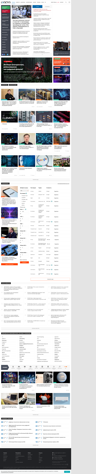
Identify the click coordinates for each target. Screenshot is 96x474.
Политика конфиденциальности (60, 455)
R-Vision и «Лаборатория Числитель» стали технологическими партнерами (36, 293)
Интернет (4, 44)
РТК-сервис (22, 356)
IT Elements (45, 422)
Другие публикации (9, 264)
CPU (38, 338)
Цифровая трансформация (42, 361)
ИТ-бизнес (4, 47)
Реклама (29, 456)
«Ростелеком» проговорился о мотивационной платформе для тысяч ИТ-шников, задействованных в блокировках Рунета (41, 53)
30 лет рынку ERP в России (5, 21)
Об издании (30, 454)
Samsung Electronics (6, 361)
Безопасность (4, 32)
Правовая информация (58, 458)
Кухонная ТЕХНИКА (48, 368)
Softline (23, 205)
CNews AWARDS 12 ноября (5, 11)
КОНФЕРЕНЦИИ (29, 2)
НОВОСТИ (18, 2)
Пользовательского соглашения (7, 472)
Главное (37, 6)
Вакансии (30, 457)
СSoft (21, 357)
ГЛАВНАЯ (13, 2)
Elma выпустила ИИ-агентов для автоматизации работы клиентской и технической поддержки (58, 322)
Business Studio (58, 342)
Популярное (47, 6)
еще (65, 368)
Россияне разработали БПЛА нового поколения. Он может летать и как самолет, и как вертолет (42, 29)
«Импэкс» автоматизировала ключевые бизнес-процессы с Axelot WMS (12, 310)
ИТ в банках (4, 37)
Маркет (17, 457)
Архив (4, 460)
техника (4, 367)
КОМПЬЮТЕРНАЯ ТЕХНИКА (19, 368)
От (20, 211)
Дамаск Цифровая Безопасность (26, 343)
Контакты (30, 459)
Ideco (3, 345)
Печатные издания (19, 462)
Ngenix (3, 352)
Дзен (40, 462)
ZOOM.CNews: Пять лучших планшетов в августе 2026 (35, 287)
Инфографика (4, 51)
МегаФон (21, 350)
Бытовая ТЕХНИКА (42, 368)
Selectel (23, 203)
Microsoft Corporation (6, 350)
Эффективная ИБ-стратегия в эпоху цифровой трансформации (19, 426)
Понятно (67, 471)
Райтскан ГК (22, 354)
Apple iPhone (57, 338)
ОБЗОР (55, 42)
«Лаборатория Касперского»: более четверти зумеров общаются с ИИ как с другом (60, 310)
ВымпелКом (22, 342)
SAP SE (21, 336)
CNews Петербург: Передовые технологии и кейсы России (20, 430)
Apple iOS (56, 336)
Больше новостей (35, 328)
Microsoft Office (58, 350)
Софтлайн (22, 359)
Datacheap (4, 340)
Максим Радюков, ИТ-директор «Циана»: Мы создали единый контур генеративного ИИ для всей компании (41, 38)
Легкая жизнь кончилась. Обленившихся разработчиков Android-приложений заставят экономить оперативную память (21, 53)
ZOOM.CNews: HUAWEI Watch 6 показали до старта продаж (36, 321)
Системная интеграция (41, 359)
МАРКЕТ (34, 2)
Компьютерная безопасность (43, 352)
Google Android (58, 347)
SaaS (38, 342)
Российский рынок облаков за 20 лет (5, 17)
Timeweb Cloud (24, 195)
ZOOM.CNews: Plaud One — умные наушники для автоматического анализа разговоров (36, 304)
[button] (66, 2)
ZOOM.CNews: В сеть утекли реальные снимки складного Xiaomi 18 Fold (35, 310)
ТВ (45, 2)
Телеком (3, 42)
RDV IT (3, 357)
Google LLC (4, 342)
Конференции (18, 454)
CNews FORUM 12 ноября (4, 8)
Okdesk (56, 354)
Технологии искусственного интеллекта (52, 426)
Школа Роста (4, 14)
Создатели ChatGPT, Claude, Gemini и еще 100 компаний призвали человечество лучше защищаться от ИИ (42, 19)
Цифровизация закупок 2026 (49, 430)
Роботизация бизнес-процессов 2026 (17, 441)
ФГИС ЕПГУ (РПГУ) (58, 361)
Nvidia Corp (4, 354)
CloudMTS (23, 197)
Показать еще (35, 179)
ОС (37, 356)
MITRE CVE (57, 352)
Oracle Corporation (5, 356)
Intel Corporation (5, 347)
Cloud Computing (40, 336)
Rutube (40, 459)
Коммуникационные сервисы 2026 (51, 441)
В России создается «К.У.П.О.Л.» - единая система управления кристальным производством (41, 48)
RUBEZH (3, 359)
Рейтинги (4, 49)
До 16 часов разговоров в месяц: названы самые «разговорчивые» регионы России (12, 321)
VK (39, 456)
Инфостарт (22, 347)
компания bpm (23, 349)
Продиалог (57, 359)
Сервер (38, 357)
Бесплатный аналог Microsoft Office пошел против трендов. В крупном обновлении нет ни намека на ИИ (41, 34)
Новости (4, 454)
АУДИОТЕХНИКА (60, 368)
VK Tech (21, 340)
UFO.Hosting (22, 338)
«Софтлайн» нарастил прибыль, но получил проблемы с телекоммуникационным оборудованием (21, 42)
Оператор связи (40, 354)
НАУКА (42, 2)
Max (39, 454)
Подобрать (24, 262)
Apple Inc (4, 338)
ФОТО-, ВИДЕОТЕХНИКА (30, 368)
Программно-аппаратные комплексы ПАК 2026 (61, 54)
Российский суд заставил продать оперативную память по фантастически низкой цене (41, 14)
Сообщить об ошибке (58, 457)
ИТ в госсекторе (5, 34)
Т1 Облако (24, 201)
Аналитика (22, 2)
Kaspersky (4, 349)
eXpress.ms (57, 345)
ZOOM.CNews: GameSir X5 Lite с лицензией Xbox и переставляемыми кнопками (59, 287)
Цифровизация (5, 27)
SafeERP (56, 357)
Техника (17, 459)
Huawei (3, 343)
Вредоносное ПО (40, 345)
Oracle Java (57, 356)
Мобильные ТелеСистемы (25, 352)
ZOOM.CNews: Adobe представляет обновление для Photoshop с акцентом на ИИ (36, 299)
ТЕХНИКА (38, 2)
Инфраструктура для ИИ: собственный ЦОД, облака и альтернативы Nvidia (21, 434)
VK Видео (40, 457)
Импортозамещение (6, 29)
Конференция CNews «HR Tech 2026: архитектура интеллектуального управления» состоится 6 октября (42, 10)
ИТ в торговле (4, 39)
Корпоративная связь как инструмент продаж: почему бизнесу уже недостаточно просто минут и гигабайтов (41, 43)
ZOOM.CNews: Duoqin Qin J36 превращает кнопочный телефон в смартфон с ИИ (35, 316)
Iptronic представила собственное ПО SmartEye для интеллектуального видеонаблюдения (58, 316)
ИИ (37, 347)
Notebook (39, 340)
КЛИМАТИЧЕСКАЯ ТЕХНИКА (54, 368)
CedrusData (57, 343)
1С (2, 336)
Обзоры (4, 459)
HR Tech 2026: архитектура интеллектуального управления (19, 438)
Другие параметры (23, 259)
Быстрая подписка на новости (60, 452)
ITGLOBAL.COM (24, 199)
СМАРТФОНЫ (13, 368)
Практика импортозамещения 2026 (51, 434)
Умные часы (36, 368)
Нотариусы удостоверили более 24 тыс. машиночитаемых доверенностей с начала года (13, 305)
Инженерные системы (41, 350)
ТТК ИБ (21, 361)
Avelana (56, 340)
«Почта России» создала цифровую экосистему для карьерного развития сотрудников (11, 316)
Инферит (21, 345)
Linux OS (56, 349)
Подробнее (56, 191)
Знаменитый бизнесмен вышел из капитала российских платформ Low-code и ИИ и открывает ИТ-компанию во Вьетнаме (21, 32)
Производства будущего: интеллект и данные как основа (54, 438)
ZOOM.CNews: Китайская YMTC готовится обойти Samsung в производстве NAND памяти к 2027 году (59, 299)
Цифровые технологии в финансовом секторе (19, 422)
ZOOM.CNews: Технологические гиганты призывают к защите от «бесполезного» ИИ (59, 293)
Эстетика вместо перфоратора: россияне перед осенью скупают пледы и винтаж (12, 299)
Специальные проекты (20, 456)
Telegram (40, 460)
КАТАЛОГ (61, 2)
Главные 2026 (5, 24)
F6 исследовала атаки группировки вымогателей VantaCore (11, 293)
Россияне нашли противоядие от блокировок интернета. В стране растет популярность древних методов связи (21, 47)
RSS (54, 454)
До (20, 213)
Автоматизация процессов (42, 343)
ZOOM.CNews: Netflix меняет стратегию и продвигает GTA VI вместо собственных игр (60, 304)
